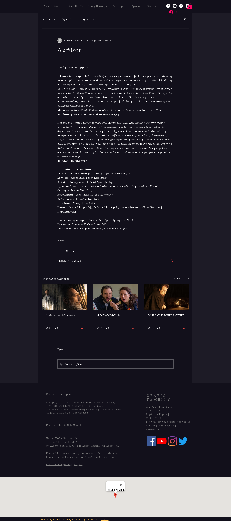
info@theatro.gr (95, 406)
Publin (105, 519)
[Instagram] (181, 6)
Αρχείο (78, 464)
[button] (189, 6)
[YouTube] (175, 6)
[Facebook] (168, 6)
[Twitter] (183, 441)
